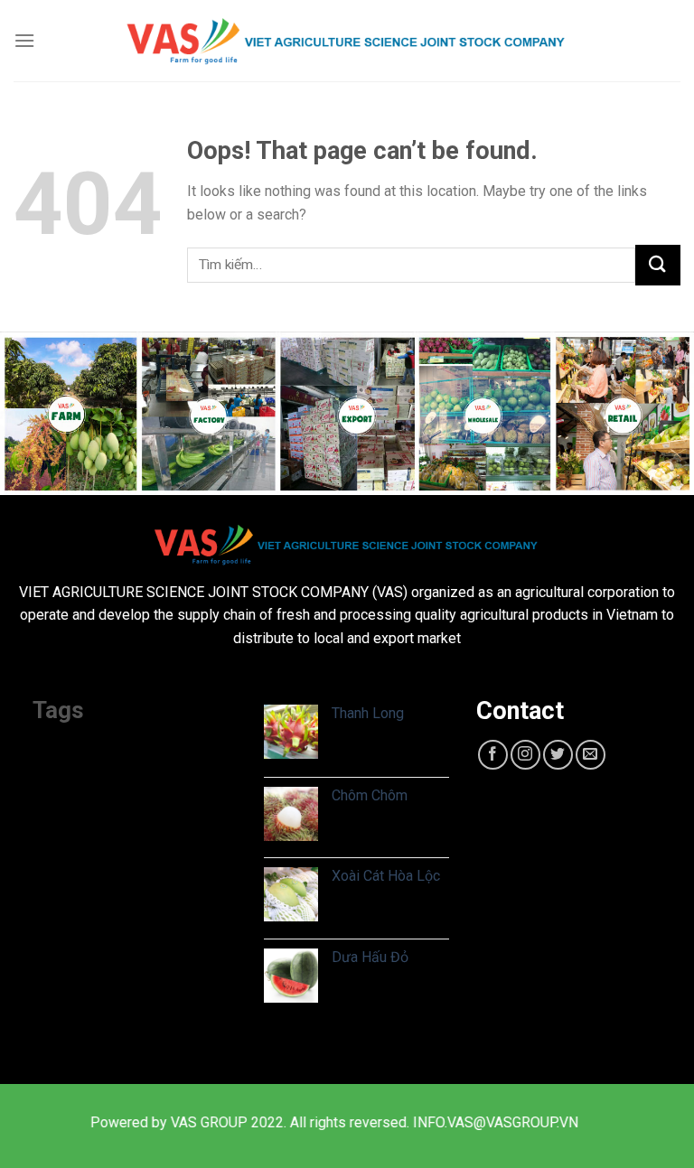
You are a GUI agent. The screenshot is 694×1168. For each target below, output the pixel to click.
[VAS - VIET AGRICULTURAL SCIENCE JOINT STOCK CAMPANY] (347, 40)
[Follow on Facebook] (493, 755)
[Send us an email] (590, 755)
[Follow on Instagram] (525, 755)
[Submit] (657, 265)
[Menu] (24, 40)
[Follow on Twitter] (558, 755)
